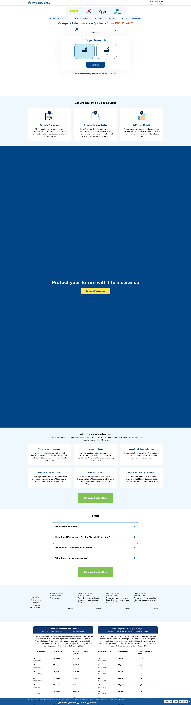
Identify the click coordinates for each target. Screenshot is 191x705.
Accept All (183, 701)
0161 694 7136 (156, 2)
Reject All (168, 701)
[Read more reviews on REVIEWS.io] (36, 608)
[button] (46, 601)
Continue (95, 65)
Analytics (73, 702)
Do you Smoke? (94, 40)
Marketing (63, 702)
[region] (104, 601)
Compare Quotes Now (95, 291)
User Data (83, 702)
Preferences (93, 702)
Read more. (122, 699)
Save (175, 701)
